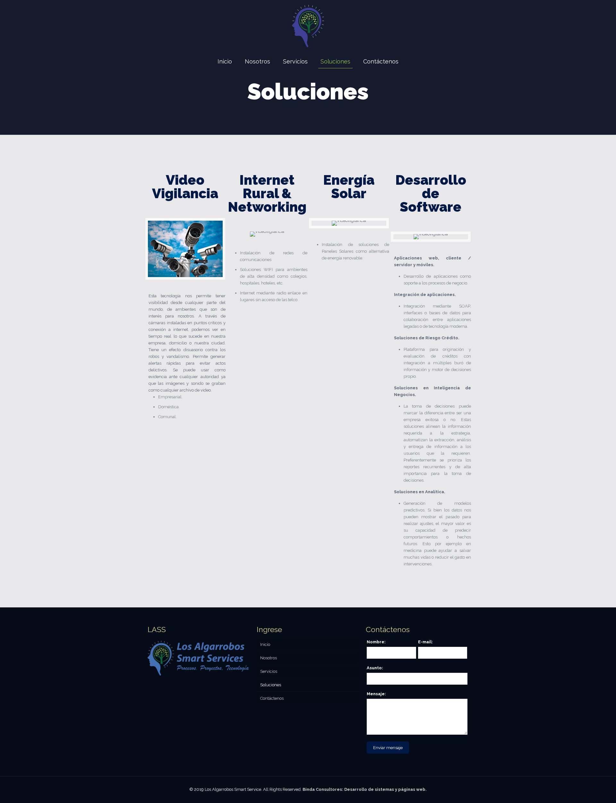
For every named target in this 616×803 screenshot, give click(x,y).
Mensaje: (376, 693)
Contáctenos (272, 698)
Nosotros (268, 657)
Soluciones (270, 684)
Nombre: (376, 641)
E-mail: (425, 641)
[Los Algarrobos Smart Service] (308, 26)
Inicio (265, 644)
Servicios (268, 671)
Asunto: (375, 667)
